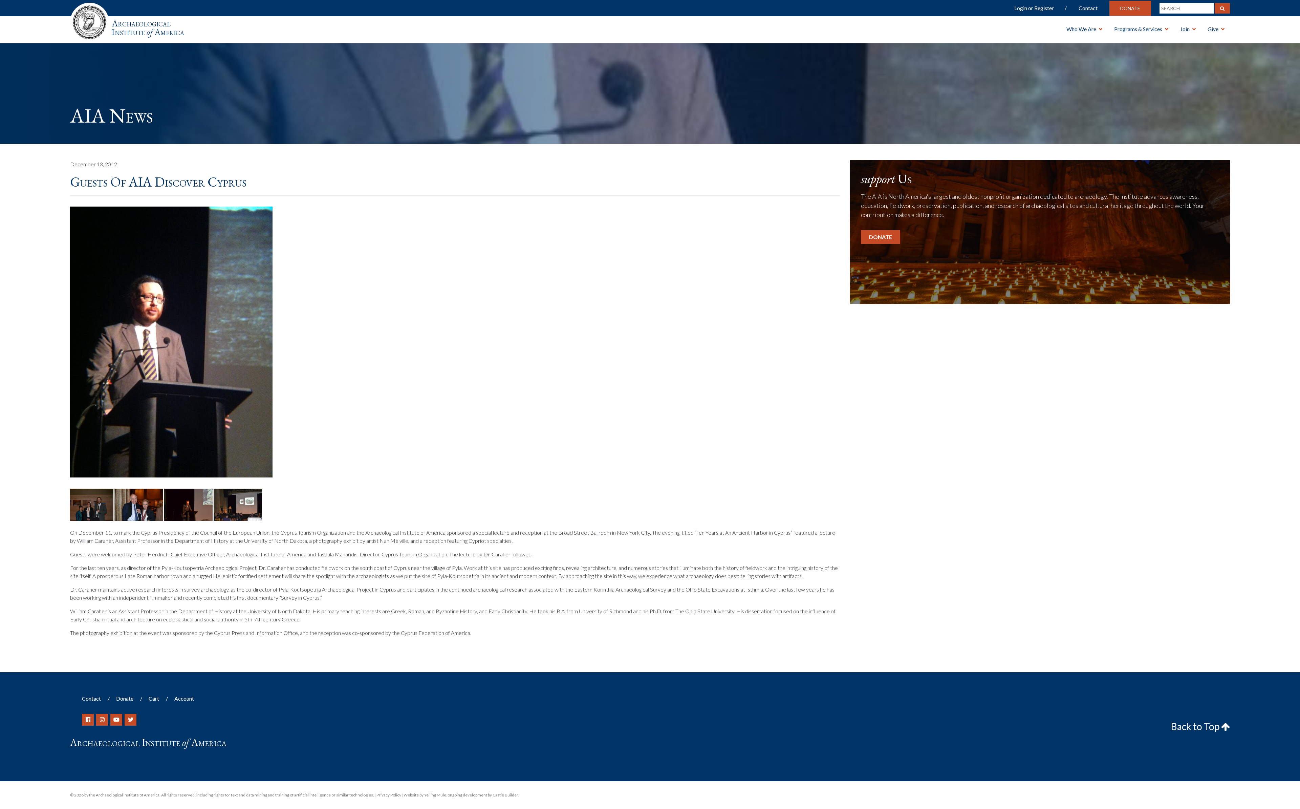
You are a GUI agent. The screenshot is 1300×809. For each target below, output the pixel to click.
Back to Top (1196, 726)
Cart (154, 698)
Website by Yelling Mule (425, 794)
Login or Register (1034, 8)
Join (1185, 29)
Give (1213, 29)
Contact (1088, 8)
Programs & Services (1138, 29)
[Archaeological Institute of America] (89, 20)
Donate (1130, 8)
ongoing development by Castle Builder (483, 794)
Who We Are (1081, 29)
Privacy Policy (388, 794)
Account (184, 698)
